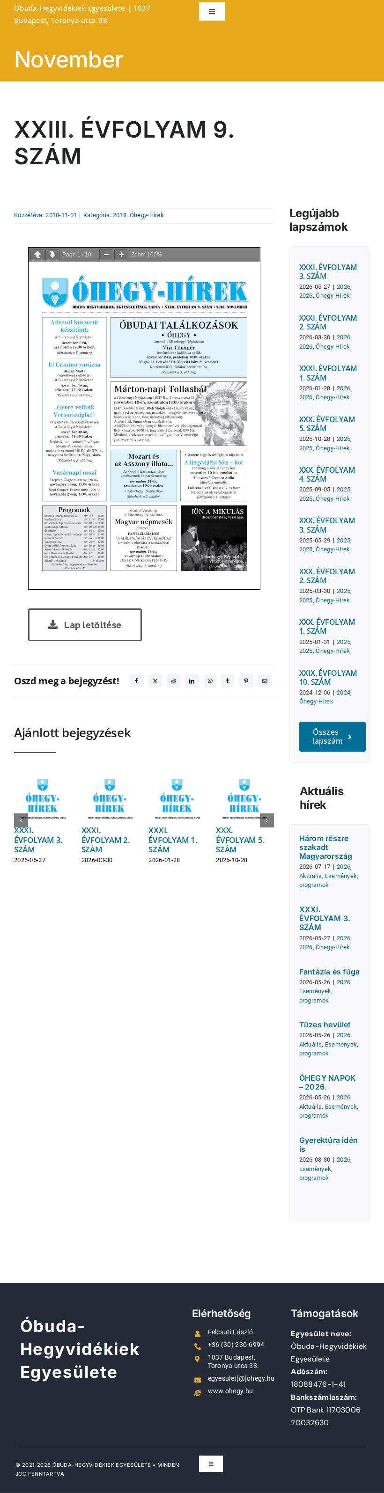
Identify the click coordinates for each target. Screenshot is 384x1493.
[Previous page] (37, 254)
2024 (343, 692)
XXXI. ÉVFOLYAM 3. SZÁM (38, 840)
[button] (21, 820)
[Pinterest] (246, 681)
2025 (343, 438)
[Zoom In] (121, 254)
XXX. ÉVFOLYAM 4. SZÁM (327, 474)
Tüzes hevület (325, 1024)
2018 (119, 215)
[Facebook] (136, 681)
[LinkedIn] (192, 681)
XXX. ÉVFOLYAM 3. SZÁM (327, 524)
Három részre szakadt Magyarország (326, 847)
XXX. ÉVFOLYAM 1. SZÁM (327, 626)
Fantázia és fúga (329, 971)
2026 (343, 286)
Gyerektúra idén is (328, 1144)
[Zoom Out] (106, 254)
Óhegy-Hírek (147, 215)
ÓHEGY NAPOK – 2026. (327, 1082)
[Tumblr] (228, 681)
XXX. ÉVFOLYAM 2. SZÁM (327, 575)
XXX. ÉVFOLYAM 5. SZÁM (240, 840)
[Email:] (265, 681)
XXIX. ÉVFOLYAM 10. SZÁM (328, 677)
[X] (155, 681)
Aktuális (310, 875)
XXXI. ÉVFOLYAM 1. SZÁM (172, 840)
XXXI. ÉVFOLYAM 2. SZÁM (105, 840)
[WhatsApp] (210, 681)
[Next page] (52, 254)
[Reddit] (173, 681)
